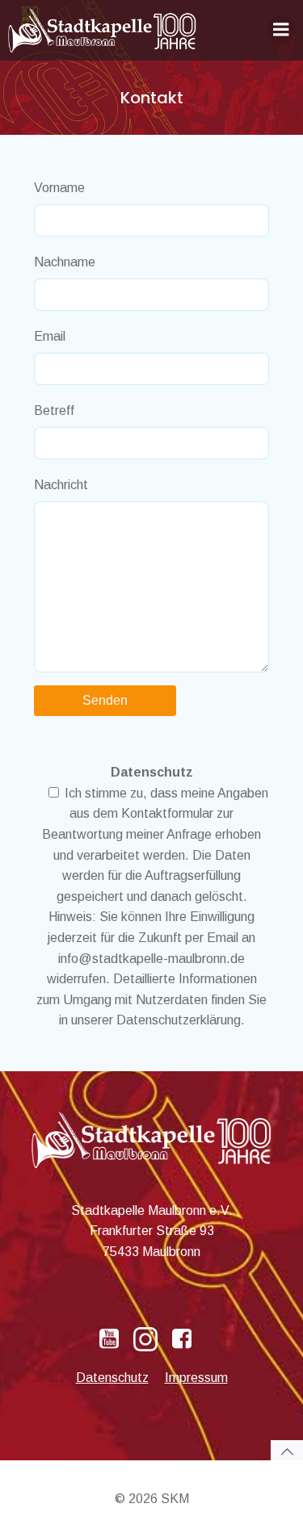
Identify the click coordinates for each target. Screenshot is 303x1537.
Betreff (54, 410)
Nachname (64, 262)
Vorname (59, 188)
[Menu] (281, 30)
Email (49, 336)
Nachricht (61, 485)
